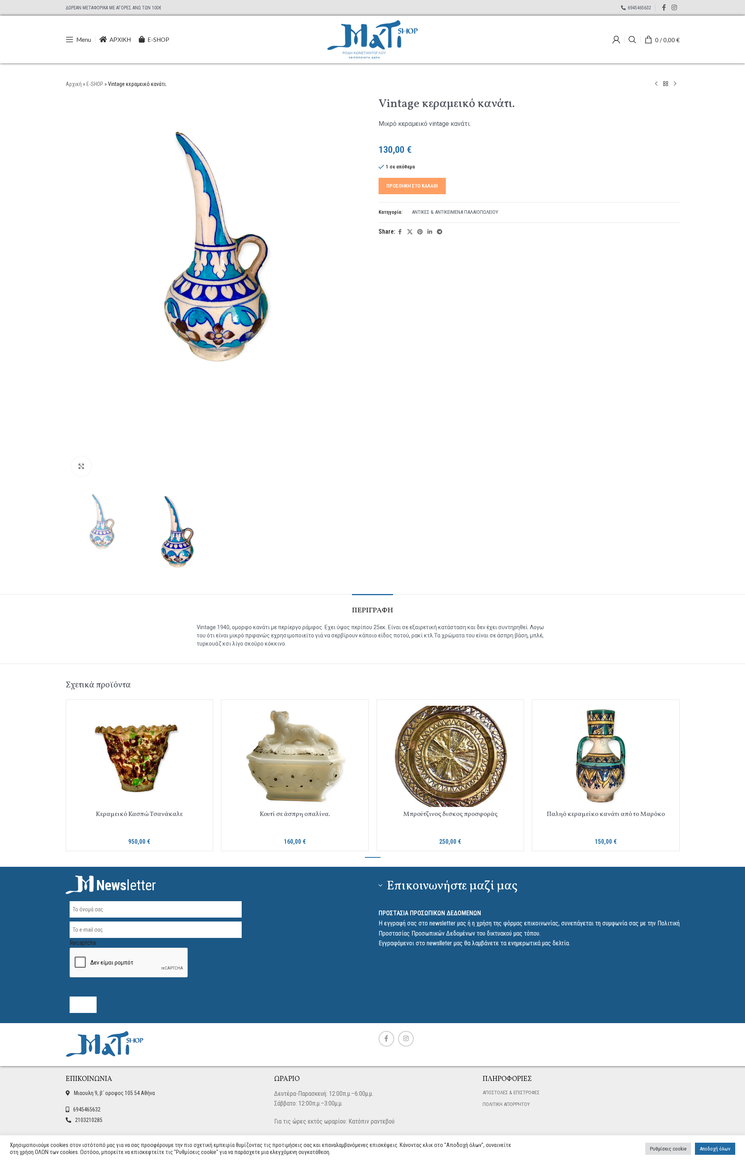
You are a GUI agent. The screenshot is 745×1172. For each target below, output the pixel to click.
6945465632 (87, 1109)
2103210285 (88, 1120)
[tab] (372, 606)
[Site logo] (372, 39)
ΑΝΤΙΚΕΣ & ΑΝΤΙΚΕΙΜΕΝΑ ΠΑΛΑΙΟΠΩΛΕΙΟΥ (455, 212)
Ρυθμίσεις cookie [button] (668, 1149)
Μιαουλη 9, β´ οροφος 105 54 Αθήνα (114, 1093)
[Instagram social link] (674, 8)
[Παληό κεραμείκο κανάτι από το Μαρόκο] (605, 756)
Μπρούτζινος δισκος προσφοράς (450, 814)
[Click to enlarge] (81, 466)
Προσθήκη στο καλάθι (412, 186)
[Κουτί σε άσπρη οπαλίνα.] (295, 756)
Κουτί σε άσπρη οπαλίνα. (295, 814)
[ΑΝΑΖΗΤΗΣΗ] (632, 39)
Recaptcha (83, 943)
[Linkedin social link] (429, 232)
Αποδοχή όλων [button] (715, 1149)
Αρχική (74, 84)
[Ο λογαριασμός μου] (616, 39)
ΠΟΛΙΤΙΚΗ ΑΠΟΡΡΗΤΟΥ (506, 1104)
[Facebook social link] (664, 8)
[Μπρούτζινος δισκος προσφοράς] (450, 756)
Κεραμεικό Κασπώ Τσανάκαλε (139, 814)
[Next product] (675, 84)
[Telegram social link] (439, 232)
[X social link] (410, 232)
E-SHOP (94, 84)
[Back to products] (665, 84)
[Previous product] (656, 84)
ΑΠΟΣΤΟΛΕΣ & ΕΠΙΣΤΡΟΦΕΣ (511, 1092)
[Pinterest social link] (420, 232)
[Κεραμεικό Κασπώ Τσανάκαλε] (139, 756)
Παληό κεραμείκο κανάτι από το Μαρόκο (606, 814)
